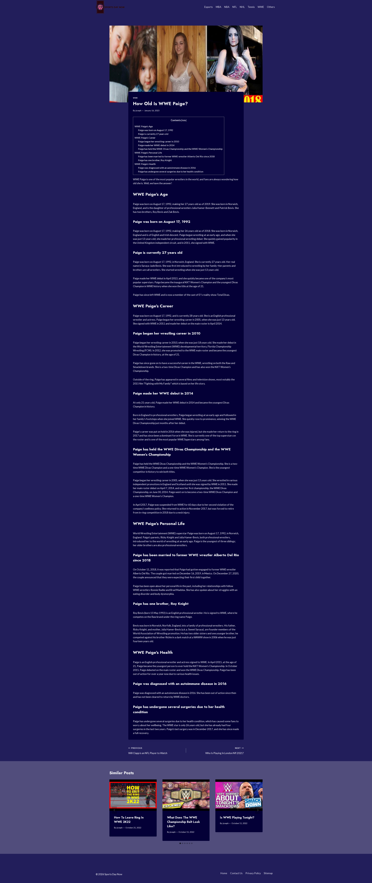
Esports (208, 6)
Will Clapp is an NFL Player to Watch (147, 751)
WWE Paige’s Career (145, 137)
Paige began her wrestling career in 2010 (158, 141)
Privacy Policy (253, 873)
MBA (218, 6)
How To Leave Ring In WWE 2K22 (129, 819)
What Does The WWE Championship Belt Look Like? (183, 821)
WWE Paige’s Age (144, 126)
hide (184, 120)
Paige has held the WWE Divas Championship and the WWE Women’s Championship (180, 148)
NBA (226, 6)
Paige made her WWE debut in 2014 (156, 145)
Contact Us (236, 873)
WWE (261, 6)
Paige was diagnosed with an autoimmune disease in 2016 (167, 167)
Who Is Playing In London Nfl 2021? (224, 751)
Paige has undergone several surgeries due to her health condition (170, 171)
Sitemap (268, 873)
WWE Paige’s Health (145, 164)
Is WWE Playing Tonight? (237, 817)
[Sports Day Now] (110, 7)
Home (223, 873)
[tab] (180, 843)
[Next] (257, 810)
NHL (242, 6)
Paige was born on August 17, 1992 (155, 130)
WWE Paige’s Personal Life (148, 152)
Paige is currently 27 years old (153, 133)
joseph (138, 110)
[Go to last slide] (114, 810)
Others (271, 6)
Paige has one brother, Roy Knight (155, 160)
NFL (234, 6)
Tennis (251, 6)
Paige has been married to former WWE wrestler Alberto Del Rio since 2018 (176, 156)
